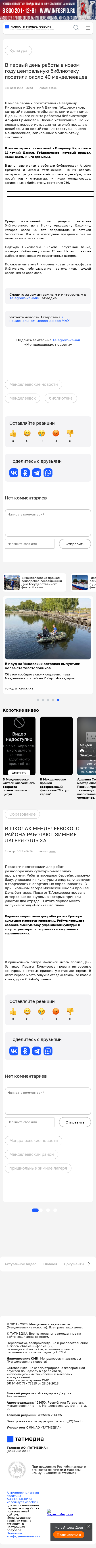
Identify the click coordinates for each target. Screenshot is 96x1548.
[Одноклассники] (25, 472)
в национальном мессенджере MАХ (39, 319)
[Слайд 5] (58, 700)
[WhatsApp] (48, 472)
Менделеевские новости (33, 384)
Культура (18, 50)
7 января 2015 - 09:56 (19, 851)
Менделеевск (22, 398)
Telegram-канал (66, 340)
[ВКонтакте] (13, 472)
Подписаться (69, 1534)
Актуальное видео (20, 1264)
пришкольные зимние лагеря (38, 1168)
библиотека (61, 398)
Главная (50, 1264)
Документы (74, 1264)
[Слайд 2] (43, 700)
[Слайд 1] (38, 700)
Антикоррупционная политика (23, 1494)
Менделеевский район (31, 1154)
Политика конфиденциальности (23, 1534)
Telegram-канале (24, 298)
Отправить (75, 544)
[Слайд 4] (53, 700)
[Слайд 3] (48, 700)
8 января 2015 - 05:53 (19, 88)
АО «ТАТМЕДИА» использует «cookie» (22, 1500)
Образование (22, 814)
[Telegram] (36, 472)
